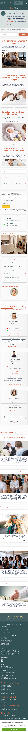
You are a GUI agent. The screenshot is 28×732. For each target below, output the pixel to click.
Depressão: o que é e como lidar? (11, 277)
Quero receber (6, 206)
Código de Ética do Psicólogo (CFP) (9, 650)
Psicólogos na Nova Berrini (7, 700)
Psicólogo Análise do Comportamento (9, 709)
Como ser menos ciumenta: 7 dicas (14, 42)
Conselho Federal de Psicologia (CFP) (9, 654)
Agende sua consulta (7, 308)
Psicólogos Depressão (6, 689)
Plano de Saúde (4, 638)
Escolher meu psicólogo (6, 641)
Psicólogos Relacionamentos (7, 693)
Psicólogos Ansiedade (6, 685)
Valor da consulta (5, 644)
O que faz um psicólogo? (9, 262)
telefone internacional (8, 200)
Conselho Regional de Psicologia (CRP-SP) (10, 653)
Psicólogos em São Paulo (6, 702)
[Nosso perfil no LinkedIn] (2, 660)
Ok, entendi (14, 729)
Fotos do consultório (5, 629)
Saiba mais (19, 726)
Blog (2, 630)
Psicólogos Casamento (6, 686)
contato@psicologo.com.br (14, 718)
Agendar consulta (5, 643)
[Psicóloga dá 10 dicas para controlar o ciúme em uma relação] (14, 96)
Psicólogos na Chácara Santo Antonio (9, 699)
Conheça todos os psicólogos (13, 428)
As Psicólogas (7, 273)
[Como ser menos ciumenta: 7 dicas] (14, 60)
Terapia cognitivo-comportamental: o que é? (14, 280)
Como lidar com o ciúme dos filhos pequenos (14, 113)
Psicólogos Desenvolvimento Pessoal (9, 690)
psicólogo (9, 19)
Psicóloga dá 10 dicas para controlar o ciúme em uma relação (14, 77)
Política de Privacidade (21, 210)
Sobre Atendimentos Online (7, 628)
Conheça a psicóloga (14, 298)
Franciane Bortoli (4, 715)
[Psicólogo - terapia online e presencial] (14, 617)
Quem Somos (4, 626)
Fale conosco (4, 637)
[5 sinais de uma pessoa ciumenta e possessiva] (14, 162)
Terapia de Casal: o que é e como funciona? (14, 270)
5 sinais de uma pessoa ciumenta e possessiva (14, 149)
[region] (14, 726)
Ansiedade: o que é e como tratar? (12, 266)
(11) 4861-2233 (5, 718)
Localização (23, 718)
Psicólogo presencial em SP (7, 677)
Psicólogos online (8, 180)
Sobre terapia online (8, 187)
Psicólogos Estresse (5, 692)
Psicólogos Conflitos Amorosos (8, 688)
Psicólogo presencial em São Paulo (12, 183)
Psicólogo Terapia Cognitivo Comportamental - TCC (12, 708)
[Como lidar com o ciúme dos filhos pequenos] (14, 132)
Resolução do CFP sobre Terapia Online (9, 651)
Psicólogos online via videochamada (9, 678)
